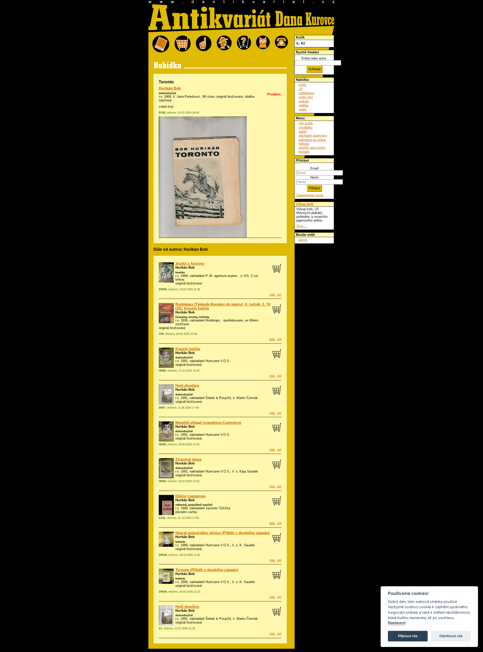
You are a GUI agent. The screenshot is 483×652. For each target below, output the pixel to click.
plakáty (304, 101)
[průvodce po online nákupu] (244, 44)
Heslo (314, 177)
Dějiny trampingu (190, 496)
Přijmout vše (408, 636)
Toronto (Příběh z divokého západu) (206, 570)
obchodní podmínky (313, 135)
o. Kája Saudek (247, 471)
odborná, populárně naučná (193, 504)
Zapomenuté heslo (309, 195)
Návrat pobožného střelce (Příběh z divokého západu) (222, 533)
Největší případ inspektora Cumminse (208, 423)
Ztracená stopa (188, 459)
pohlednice (306, 93)
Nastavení (397, 623)
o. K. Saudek (245, 545)
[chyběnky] (224, 44)
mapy (303, 109)
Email (314, 168)
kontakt (304, 152)
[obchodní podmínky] (204, 44)
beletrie (180, 541)
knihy (302, 85)
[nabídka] (160, 44)
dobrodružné (167, 93)
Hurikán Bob (170, 88)
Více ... (301, 226)
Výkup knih (304, 204)
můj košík (306, 123)
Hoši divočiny (187, 386)
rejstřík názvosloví (312, 148)
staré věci (306, 97)
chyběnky (306, 127)
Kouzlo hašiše (187, 349)
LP (301, 89)
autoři (303, 131)
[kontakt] (281, 44)
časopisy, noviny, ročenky (192, 316)
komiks (180, 272)
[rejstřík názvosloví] (263, 44)
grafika (303, 105)
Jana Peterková (188, 96)
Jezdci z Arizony (189, 264)
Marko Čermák (247, 398)
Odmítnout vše (451, 636)
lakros (303, 240)
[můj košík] (182, 44)
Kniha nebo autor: (314, 58)
